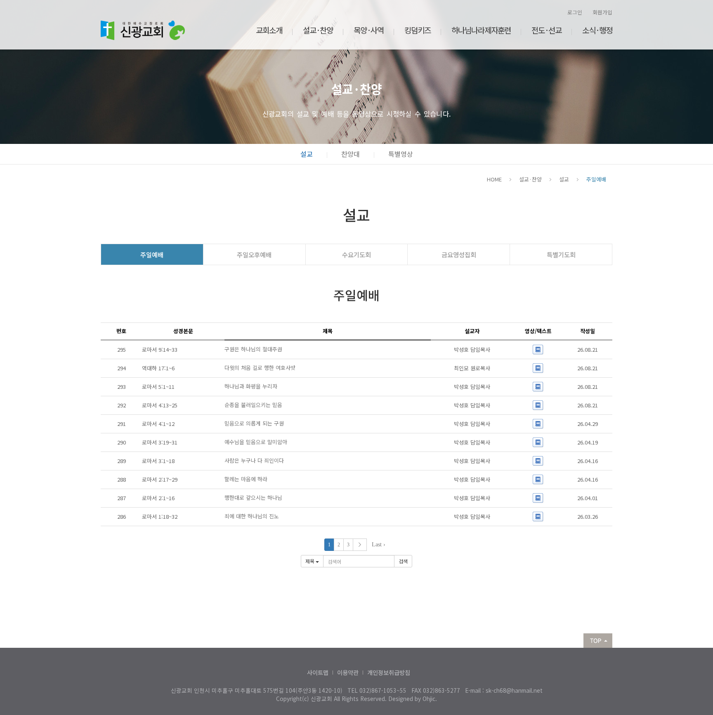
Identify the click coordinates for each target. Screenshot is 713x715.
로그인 (574, 12)
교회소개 (269, 30)
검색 (403, 560)
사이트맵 (317, 672)
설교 (306, 154)
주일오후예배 (254, 254)
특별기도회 (561, 254)
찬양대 (350, 154)
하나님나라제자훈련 (481, 30)
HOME (494, 179)
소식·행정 (597, 30)
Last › (378, 544)
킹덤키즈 (417, 30)
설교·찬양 (318, 30)
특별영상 (400, 154)
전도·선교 (546, 30)
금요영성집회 (458, 254)
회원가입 (602, 12)
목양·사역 (369, 30)
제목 (310, 560)
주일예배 (596, 179)
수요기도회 (356, 254)
